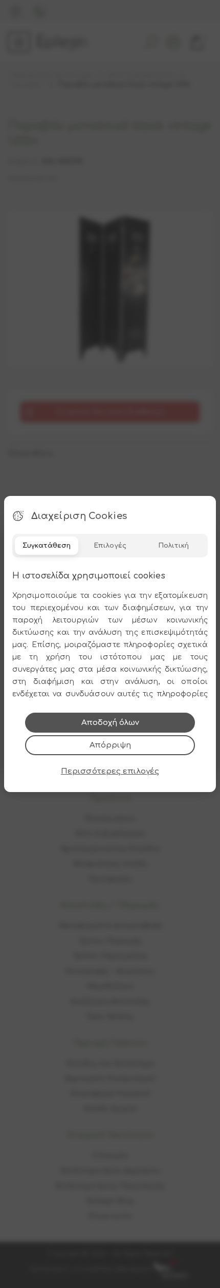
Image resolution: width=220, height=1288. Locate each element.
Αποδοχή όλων (110, 722)
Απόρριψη (110, 745)
